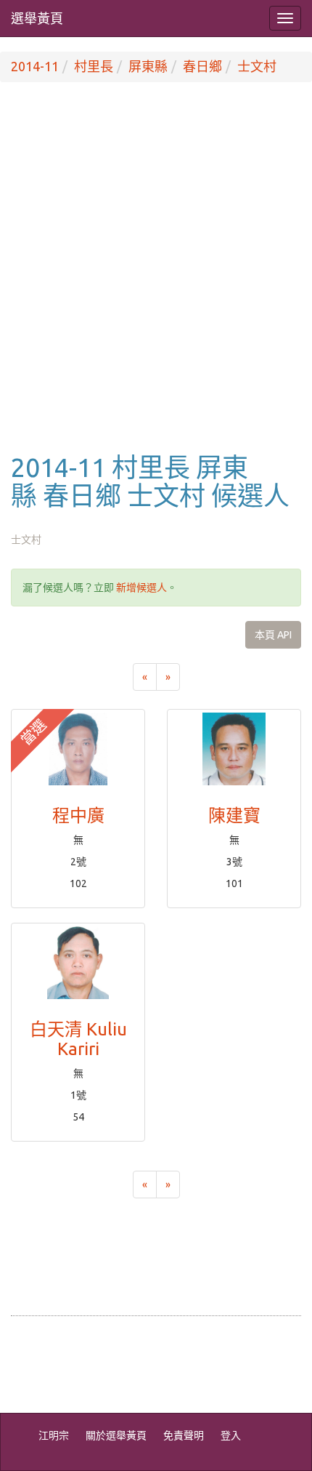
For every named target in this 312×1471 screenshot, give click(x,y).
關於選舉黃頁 (116, 1435)
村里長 (93, 66)
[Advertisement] (156, 282)
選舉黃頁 (37, 18)
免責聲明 (183, 1435)
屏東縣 (148, 66)
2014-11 (35, 66)
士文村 (256, 66)
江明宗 (53, 1435)
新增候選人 (141, 587)
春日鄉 (202, 66)
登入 (231, 1435)
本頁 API (273, 635)
